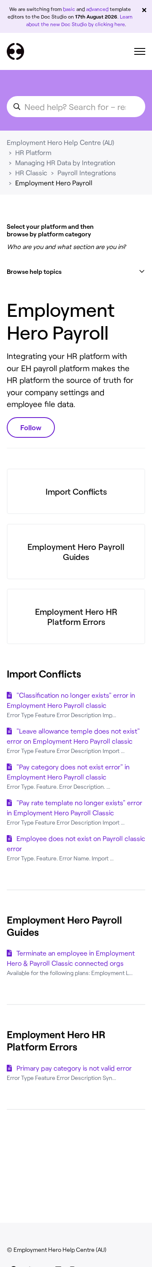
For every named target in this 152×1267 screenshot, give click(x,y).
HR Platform (33, 152)
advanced (97, 9)
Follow (30, 427)
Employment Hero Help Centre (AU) (60, 142)
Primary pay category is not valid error (74, 1068)
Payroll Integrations (86, 173)
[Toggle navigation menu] (140, 51)
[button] (76, 271)
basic (69, 9)
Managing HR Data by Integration (65, 162)
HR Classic (31, 173)
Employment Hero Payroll (53, 183)
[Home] (15, 51)
